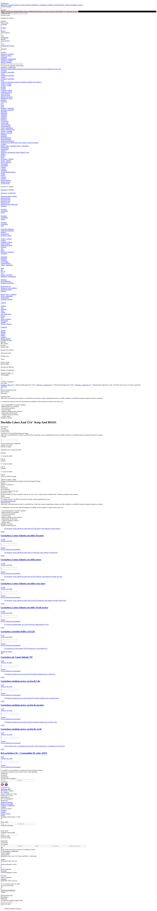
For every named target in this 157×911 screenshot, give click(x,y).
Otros (2, 80)
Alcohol (3, 172)
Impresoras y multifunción (8, 67)
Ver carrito (4, 871)
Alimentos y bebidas (53, 5)
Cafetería (3, 167)
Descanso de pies (6, 142)
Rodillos (30, 82)
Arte (2, 103)
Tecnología (28, 5)
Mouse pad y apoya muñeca (19, 142)
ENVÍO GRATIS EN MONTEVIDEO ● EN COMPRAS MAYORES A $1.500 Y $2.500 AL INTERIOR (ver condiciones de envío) (39, 11)
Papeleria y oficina (19, 5)
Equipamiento (5, 147)
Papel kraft (4, 101)
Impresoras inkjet (32, 69)
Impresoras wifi (51, 69)
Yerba (18, 152)
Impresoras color (42, 69)
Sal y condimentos (6, 314)
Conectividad (4, 121)
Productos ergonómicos (7, 141)
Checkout (3, 879)
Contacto (80, 5)
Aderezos (4, 152)
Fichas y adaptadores (23, 146)
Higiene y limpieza (65, 5)
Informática (4, 111)
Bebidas (3, 154)
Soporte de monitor (32, 142)
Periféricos (4, 118)
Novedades (74, 5)
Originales (4, 72)
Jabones (13, 172)
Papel (2, 105)
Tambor (3, 77)
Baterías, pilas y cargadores (9, 146)
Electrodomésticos (6, 137)
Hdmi (2, 129)
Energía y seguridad (6, 131)
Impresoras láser (22, 69)
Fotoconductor (37, 82)
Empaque (3, 100)
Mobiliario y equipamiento (39, 5)
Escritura (3, 87)
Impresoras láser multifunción (9, 204)
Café (8, 152)
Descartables (4, 164)
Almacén (3, 151)
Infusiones (13, 152)
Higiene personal (5, 180)
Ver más (58, 69)
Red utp (9, 129)
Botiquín (8, 172)
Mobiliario (4, 134)
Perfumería (4, 170)
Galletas (22, 152)
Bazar (2, 157)
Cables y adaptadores (7, 128)
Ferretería (3, 144)
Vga (13, 129)
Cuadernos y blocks (6, 90)
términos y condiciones (11, 851)
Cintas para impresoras (7, 82)
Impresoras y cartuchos (7, 5)
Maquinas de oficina (6, 97)
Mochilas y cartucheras (7, 108)
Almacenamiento (5, 124)
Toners (3, 74)
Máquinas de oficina (6, 98)
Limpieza (3, 177)
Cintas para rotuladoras (21, 82)
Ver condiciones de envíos (8, 501)
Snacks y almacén (6, 160)
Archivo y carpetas (6, 83)
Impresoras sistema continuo (9, 69)
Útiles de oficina (5, 93)
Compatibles (10, 72)
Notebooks (4, 115)
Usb (5, 129)
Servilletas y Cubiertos (7, 159)
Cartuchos (4, 70)
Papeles (3, 174)
